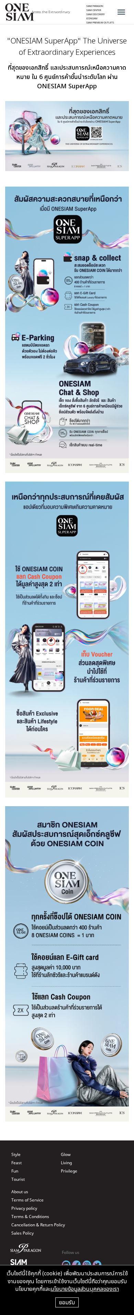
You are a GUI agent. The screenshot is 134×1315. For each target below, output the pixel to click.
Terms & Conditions (30, 1216)
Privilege (69, 1171)
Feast (16, 1163)
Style (16, 1154)
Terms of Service (27, 1200)
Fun (14, 1171)
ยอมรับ (67, 1302)
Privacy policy (24, 1208)
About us (19, 1192)
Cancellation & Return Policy (38, 1225)
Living (66, 1163)
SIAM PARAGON (94, 6)
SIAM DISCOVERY (95, 14)
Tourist (18, 1179)
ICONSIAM (91, 18)
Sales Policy (22, 1233)
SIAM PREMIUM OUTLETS (100, 22)
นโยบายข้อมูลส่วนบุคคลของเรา (85, 1289)
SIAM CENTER (93, 10)
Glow (65, 1154)
